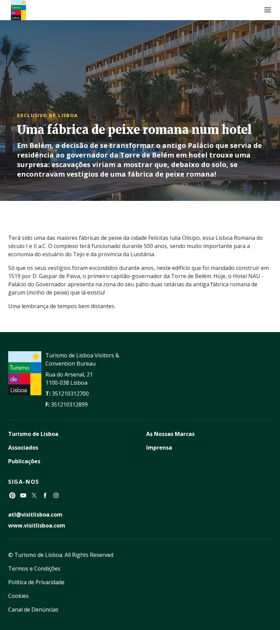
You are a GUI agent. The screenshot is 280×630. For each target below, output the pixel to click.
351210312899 (69, 404)
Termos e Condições (34, 568)
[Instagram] (56, 495)
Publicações (24, 461)
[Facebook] (45, 495)
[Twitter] (34, 495)
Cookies (18, 596)
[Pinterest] (12, 495)
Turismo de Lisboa (33, 434)
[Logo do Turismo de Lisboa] (18, 10)
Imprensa (159, 447)
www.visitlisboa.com (36, 525)
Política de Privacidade (36, 582)
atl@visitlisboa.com (35, 514)
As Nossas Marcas (170, 434)
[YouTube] (23, 495)
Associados (23, 447)
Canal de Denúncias (33, 609)
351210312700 (70, 393)
